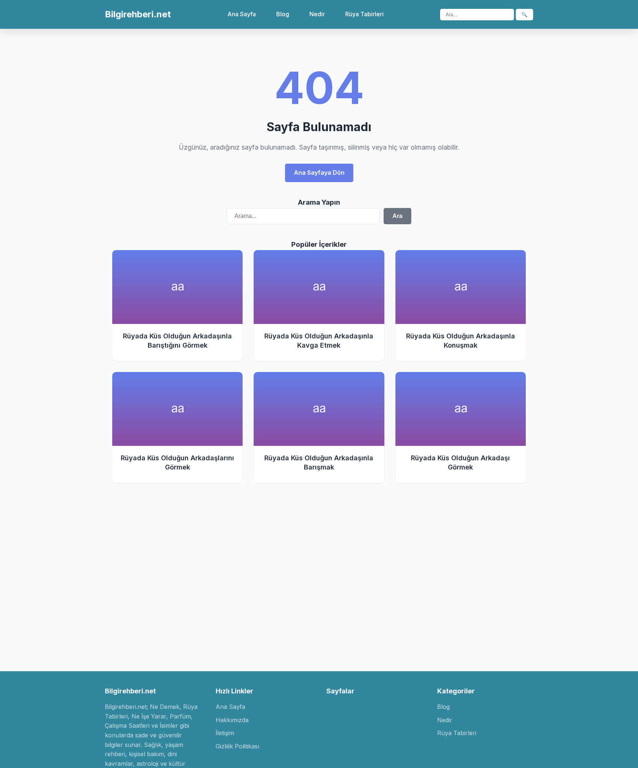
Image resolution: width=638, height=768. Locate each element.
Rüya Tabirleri (364, 14)
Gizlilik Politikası (237, 746)
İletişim (225, 733)
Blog (282, 14)
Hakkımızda (232, 720)
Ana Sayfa (241, 14)
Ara (397, 216)
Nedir (317, 14)
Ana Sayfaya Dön (319, 172)
